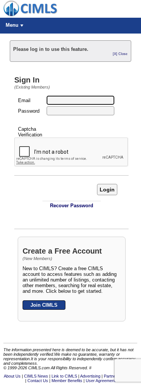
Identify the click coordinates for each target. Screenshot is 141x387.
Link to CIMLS (64, 376)
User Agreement (100, 380)
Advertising (90, 376)
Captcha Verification (30, 132)
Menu (12, 25)
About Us (12, 376)
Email (24, 100)
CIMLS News (36, 376)
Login (107, 190)
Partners (112, 376)
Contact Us (37, 380)
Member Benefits (67, 380)
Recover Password (71, 205)
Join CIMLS (44, 305)
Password (28, 111)
